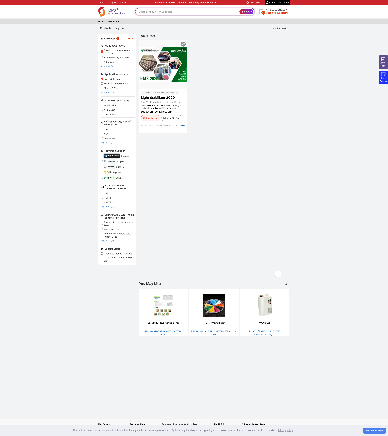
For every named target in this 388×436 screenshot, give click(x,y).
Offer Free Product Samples (118, 253)
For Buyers (104, 424)
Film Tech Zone (111, 229)
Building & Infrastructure (116, 83)
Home (102, 2)
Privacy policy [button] (285, 430)
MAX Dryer (264, 322)
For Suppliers (137, 424)
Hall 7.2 (107, 202)
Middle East (110, 138)
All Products (113, 21)
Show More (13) (107, 207)
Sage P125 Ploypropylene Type (163, 322)
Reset (131, 38)
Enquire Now (152, 118)
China (107, 129)
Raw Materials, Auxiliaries (117, 57)
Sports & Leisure (112, 79)
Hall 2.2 (108, 193)
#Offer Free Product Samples (169, 126)
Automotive (146, 93)
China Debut (110, 114)
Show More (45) (107, 143)
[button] (162, 87)
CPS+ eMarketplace (253, 424)
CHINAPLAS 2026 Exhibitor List (118, 259)
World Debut (110, 105)
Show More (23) (107, 92)
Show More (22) (107, 241)
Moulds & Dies (111, 88)
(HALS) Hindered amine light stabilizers (118, 51)
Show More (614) (108, 66)
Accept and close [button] (374, 430)
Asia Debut (109, 109)
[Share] (183, 50)
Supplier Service (118, 2)
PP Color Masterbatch (214, 322)
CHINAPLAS (217, 424)
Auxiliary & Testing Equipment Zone (119, 223)
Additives (109, 62)
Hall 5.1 (107, 197)
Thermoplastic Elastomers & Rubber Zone (118, 235)
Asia (106, 134)
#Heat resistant (148, 126)
